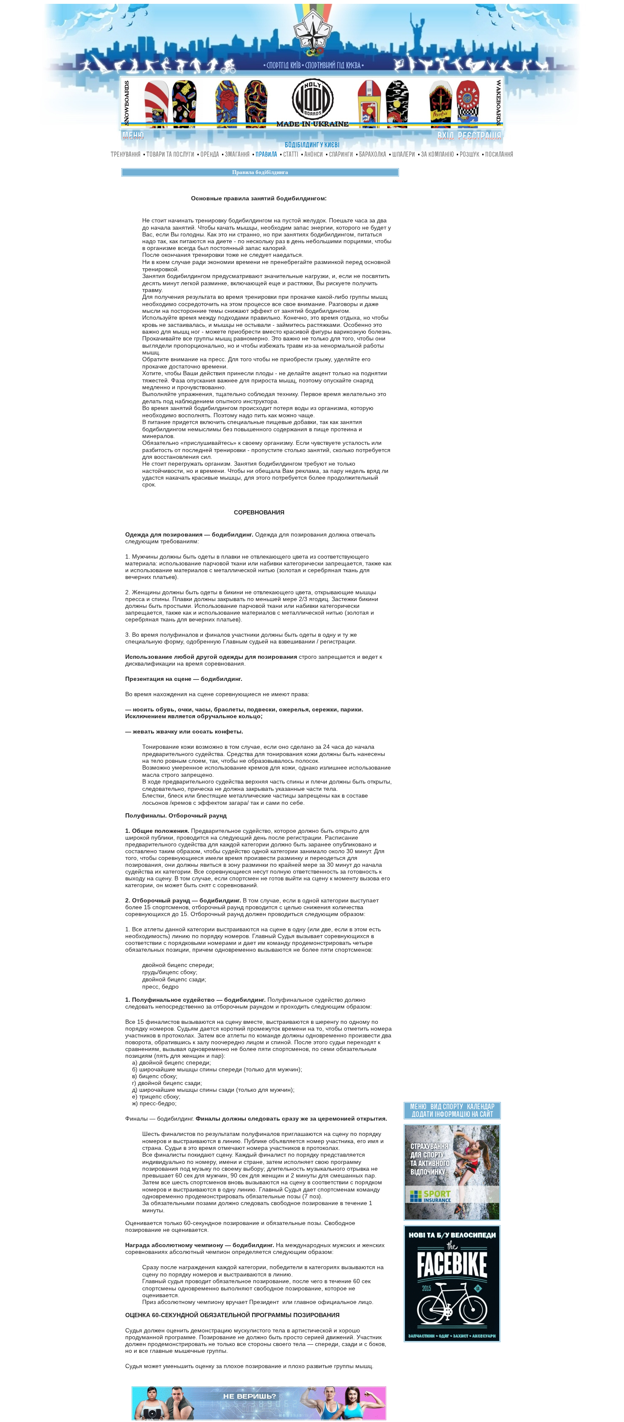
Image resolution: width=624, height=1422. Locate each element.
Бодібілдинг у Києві (312, 145)
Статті (290, 155)
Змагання (237, 155)
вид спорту (446, 1107)
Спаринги (341, 155)
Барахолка (372, 155)
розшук (469, 155)
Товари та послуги (170, 155)
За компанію (437, 155)
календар (481, 1107)
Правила (266, 155)
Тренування (126, 155)
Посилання (499, 155)
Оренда (209, 155)
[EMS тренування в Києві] (259, 1418)
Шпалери (403, 155)
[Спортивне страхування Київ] (452, 1217)
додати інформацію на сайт (452, 1114)
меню (418, 1107)
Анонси (313, 155)
